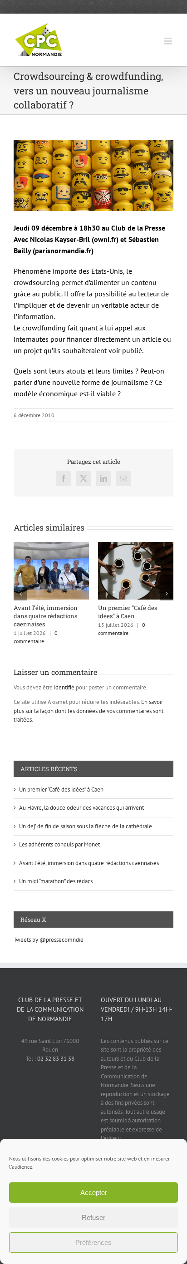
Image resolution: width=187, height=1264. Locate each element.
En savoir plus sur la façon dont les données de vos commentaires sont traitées (88, 710)
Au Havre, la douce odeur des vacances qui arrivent (81, 808)
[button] (20, 593)
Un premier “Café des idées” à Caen (127, 612)
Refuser (93, 1217)
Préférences (93, 1242)
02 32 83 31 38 (55, 1058)
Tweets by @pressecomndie (49, 940)
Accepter (93, 1192)
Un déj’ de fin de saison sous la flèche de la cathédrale (85, 826)
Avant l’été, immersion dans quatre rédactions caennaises (46, 616)
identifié (64, 687)
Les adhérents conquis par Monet (59, 844)
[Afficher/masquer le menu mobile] (168, 41)
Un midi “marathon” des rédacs (56, 881)
